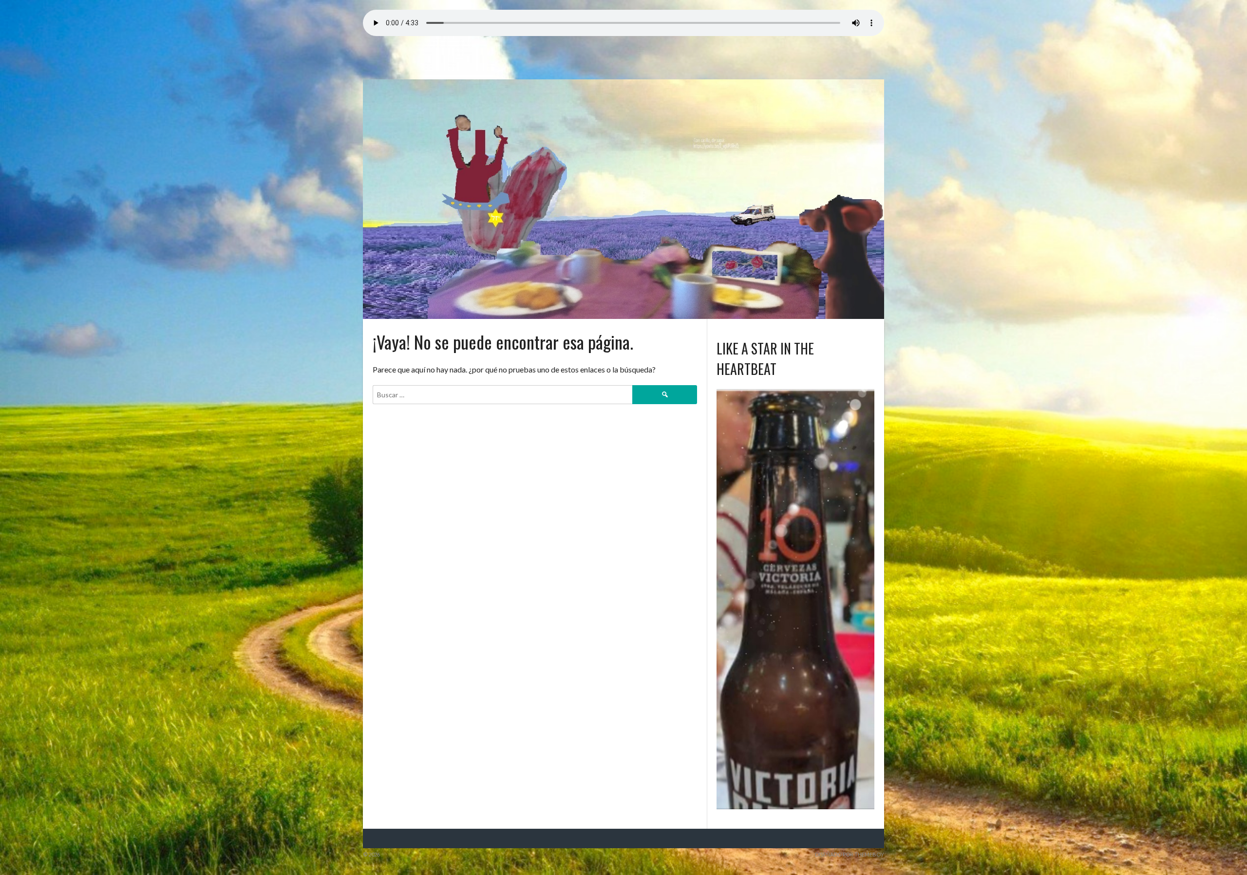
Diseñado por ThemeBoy (849, 854)
